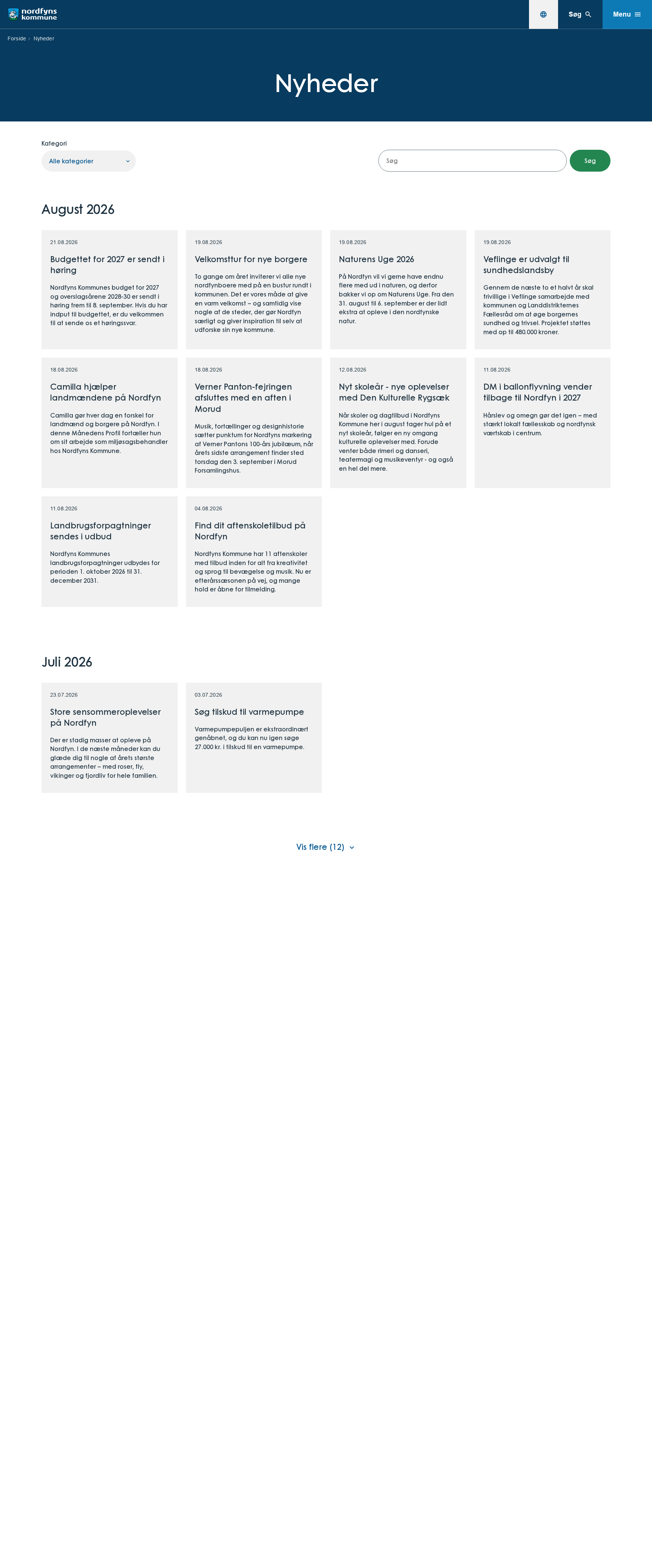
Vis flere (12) (320, 846)
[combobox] (543, 14)
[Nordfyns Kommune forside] (32, 14)
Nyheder (44, 38)
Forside (17, 38)
